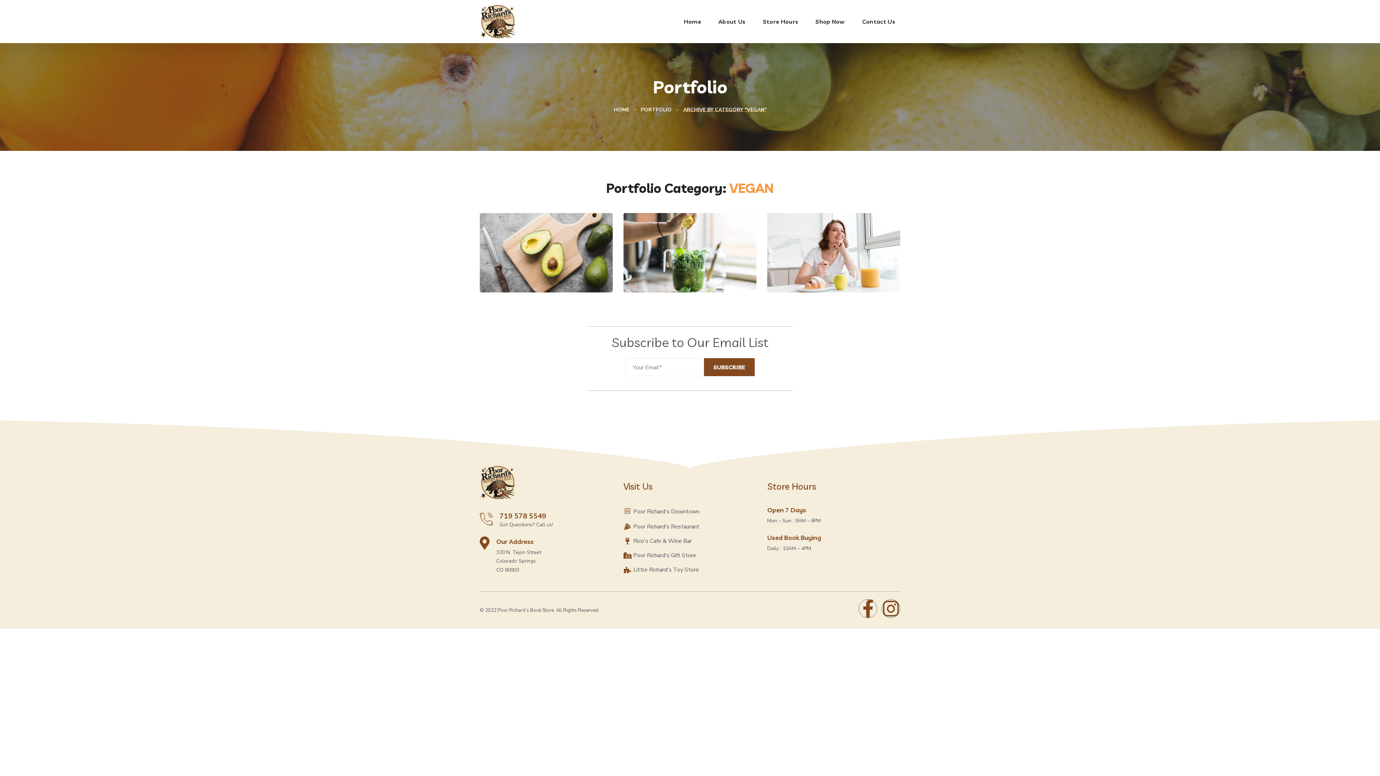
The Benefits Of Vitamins (673, 261)
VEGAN (509, 277)
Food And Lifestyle (535, 266)
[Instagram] (891, 608)
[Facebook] (868, 608)
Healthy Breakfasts (824, 266)
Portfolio (656, 109)
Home (621, 109)
